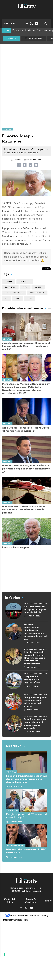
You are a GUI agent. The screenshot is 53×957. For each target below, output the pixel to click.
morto (38, 287)
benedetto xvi (37, 293)
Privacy (47, 901)
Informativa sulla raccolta (15, 919)
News (6, 30)
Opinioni (17, 30)
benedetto (25, 281)
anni (17, 298)
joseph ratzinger (14, 293)
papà (25, 287)
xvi (6, 298)
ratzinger (10, 287)
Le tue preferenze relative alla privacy (29, 915)
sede (29, 298)
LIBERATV (17, 160)
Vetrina (42, 30)
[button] (21, 908)
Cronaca (11, 38)
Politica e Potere (33, 38)
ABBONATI (10, 24)
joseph (8, 281)
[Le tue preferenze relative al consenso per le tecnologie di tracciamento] (4, 954)
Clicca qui (42, 257)
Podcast (30, 30)
